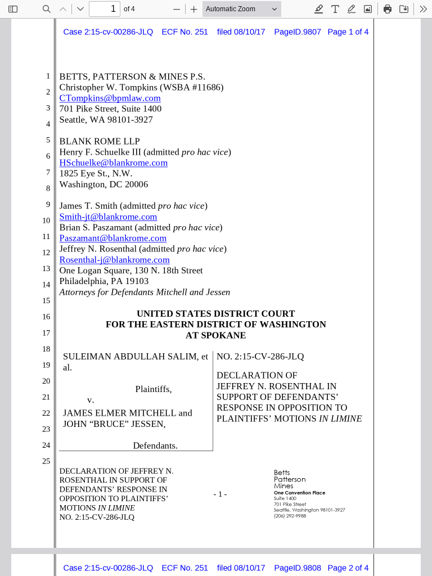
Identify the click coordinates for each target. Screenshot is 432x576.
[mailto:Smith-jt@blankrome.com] (111, 216)
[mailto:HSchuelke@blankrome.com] (116, 162)
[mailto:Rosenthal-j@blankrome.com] (118, 259)
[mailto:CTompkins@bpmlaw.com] (112, 97)
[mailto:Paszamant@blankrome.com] (116, 237)
